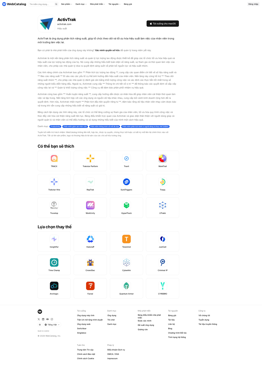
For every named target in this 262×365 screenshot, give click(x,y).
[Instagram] (52, 319)
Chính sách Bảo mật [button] (86, 354)
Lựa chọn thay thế (55, 226)
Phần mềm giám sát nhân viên (75, 126)
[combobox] (52, 325)
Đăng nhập (253, 4)
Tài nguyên (113, 4)
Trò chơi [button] (111, 320)
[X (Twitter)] (39, 319)
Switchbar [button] (81, 328)
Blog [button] (170, 328)
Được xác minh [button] (144, 321)
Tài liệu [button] (171, 320)
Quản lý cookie (43, 331)
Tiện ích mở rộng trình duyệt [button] (90, 320)
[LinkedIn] (43, 319)
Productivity (55, 126)
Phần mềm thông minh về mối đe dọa (104, 126)
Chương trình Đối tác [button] (177, 333)
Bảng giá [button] (172, 315)
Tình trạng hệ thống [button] (177, 337)
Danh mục (80, 4)
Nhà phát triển (96, 4)
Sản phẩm (65, 4)
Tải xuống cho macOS (164, 23)
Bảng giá (128, 4)
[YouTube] (47, 319)
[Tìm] (56, 4)
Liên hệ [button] (171, 324)
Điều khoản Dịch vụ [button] (116, 350)
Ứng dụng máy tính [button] (85, 315)
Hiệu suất (62, 28)
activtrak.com (64, 24)
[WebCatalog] (40, 311)
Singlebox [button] (81, 333)
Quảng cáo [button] (143, 329)
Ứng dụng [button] (111, 315)
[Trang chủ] (14, 4)
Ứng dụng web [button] (83, 324)
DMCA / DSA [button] (113, 354)
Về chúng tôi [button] (204, 315)
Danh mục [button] (111, 324)
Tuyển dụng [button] (204, 320)
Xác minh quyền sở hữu (107, 50)
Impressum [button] (112, 358)
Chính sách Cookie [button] (85, 358)
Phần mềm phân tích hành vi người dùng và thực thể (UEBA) (145, 126)
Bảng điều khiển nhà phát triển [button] (149, 316)
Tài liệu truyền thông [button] (208, 324)
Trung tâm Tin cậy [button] (85, 350)
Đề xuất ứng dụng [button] (146, 325)
